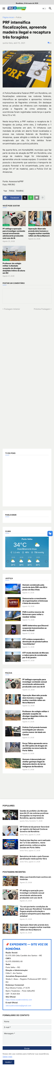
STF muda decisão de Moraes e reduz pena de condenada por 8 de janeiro (35, 655)
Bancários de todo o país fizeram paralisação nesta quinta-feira (34, 857)
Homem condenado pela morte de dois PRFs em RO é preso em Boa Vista (34, 587)
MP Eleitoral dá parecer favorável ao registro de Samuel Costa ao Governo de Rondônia (34, 829)
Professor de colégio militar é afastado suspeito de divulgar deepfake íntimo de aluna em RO (14, 268)
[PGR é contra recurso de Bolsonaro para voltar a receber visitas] (13, 616)
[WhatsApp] (30, 197)
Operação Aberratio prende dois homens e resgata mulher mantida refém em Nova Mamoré (39, 232)
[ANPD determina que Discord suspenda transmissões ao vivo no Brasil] (13, 629)
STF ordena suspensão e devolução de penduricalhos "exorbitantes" (35, 641)
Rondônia (19, 191)
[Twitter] (25, 197)
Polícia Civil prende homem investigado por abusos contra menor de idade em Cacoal (34, 731)
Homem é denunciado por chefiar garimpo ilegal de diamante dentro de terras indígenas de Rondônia (34, 763)
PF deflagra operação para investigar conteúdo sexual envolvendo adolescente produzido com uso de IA (14, 233)
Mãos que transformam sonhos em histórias (35, 878)
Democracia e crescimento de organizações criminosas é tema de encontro (35, 600)
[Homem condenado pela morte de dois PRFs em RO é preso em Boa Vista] (13, 589)
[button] (3, 8)
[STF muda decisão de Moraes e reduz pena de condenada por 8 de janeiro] (13, 657)
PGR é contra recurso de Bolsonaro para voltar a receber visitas (33, 614)
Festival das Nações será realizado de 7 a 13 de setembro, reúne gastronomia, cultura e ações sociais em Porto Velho (35, 844)
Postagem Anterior (12, 309)
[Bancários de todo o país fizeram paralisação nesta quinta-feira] (10, 860)
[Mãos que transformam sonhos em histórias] (10, 881)
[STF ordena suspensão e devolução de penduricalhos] (13, 643)
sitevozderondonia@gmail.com (18, 1006)
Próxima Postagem (42, 309)
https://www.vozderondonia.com (19, 1000)
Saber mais (7, 1056)
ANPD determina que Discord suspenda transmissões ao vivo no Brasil (35, 627)
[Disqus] (27, 343)
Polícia (18, 17)
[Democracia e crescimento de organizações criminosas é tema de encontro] (13, 602)
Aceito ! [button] (8, 1062)
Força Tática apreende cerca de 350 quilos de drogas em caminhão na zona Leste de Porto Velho (34, 747)
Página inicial (8, 17)
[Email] (36, 197)
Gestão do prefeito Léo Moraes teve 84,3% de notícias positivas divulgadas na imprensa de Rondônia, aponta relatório (34, 814)
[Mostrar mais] (42, 197)
